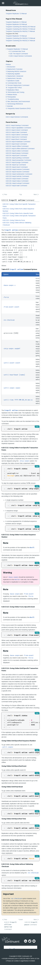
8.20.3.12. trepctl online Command (17, 151)
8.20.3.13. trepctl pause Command (17, 153)
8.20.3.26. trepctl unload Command (17, 183)
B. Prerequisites (11, 97)
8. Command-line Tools (17, 51)
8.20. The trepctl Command (19, 54)
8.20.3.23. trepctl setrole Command (17, 176)
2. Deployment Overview (14, 69)
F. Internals (9, 106)
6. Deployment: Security (14, 78)
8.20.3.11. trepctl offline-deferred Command (20, 148)
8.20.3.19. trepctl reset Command (17, 167)
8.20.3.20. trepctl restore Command (17, 169)
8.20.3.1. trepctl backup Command (17, 125)
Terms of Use (34, 958)
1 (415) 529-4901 (24, 958)
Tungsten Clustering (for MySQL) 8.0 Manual (20, 27)
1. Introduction (10, 67)
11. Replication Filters (12, 90)
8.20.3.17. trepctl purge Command (17, 162)
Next (35, 194)
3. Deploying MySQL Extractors (16, 71)
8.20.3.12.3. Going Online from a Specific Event (18, 213)
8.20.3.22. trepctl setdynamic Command (19, 174)
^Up (20, 194)
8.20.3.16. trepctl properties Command (18, 160)
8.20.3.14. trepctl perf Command (16, 155)
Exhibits (32, 961)
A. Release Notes (11, 94)
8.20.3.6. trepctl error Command (16, 137)
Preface (8, 64)
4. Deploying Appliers (13, 74)
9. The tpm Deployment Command (17, 85)
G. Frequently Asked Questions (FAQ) (18, 108)
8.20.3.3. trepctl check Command (17, 130)
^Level (20, 919)
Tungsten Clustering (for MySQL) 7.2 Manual (20, 38)
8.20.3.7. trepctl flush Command (16, 139)
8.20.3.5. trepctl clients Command (17, 135)
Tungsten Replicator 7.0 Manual (16, 36)
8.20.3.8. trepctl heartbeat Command (18, 142)
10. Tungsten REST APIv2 (14, 88)
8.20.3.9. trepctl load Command (16, 144)
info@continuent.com (10, 958)
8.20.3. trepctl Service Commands (21, 56)
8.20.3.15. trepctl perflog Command (17, 158)
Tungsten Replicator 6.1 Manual (16, 22)
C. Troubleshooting (12, 99)
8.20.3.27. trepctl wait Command (16, 186)
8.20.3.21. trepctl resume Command (17, 172)
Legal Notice (24, 961)
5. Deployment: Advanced (14, 76)
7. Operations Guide (12, 81)
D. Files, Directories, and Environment (18, 101)
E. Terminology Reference (14, 104)
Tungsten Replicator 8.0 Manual (16, 24)
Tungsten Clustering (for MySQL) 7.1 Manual (20, 31)
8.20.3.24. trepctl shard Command (17, 179)
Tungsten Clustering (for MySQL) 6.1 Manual (20, 40)
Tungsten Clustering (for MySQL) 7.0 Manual (20, 29)
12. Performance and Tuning (15, 92)
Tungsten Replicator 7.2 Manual (16, 13)
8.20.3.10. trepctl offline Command (17, 146)
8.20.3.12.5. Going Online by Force (14, 220)
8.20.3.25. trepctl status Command (17, 181)
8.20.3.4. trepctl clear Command (16, 132)
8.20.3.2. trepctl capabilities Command (18, 128)
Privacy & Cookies (13, 961)
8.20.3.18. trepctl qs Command (16, 165)
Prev (5, 194)
